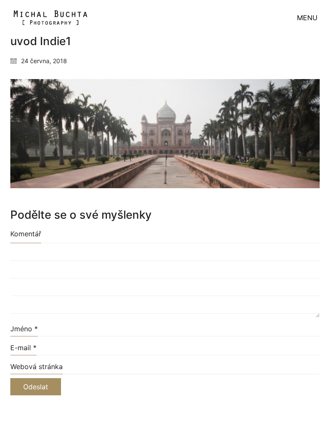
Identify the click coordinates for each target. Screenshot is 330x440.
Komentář (25, 233)
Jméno (24, 328)
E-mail (23, 347)
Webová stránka (36, 366)
